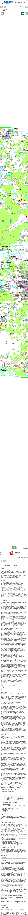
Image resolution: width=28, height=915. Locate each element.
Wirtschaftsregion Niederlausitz (20, 280)
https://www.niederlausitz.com (9, 565)
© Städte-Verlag (25, 548)
